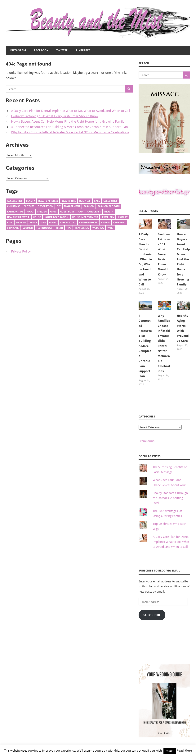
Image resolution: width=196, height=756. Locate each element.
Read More (184, 750)
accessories (15, 201)
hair (80, 211)
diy (58, 206)
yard (110, 228)
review (105, 222)
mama (33, 222)
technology (44, 228)
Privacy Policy (21, 251)
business (85, 201)
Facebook (41, 50)
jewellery (107, 217)
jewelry (122, 217)
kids (9, 222)
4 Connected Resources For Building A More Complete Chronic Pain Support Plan (69, 127)
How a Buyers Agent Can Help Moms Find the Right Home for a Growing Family (67, 121)
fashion (89, 206)
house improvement (85, 217)
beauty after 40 (48, 201)
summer (28, 228)
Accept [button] (169, 750)
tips (68, 228)
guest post (67, 211)
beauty (30, 201)
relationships (88, 222)
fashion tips (15, 211)
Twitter (62, 50)
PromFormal (147, 441)
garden (42, 211)
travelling (82, 228)
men (43, 222)
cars (97, 201)
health (108, 211)
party (52, 222)
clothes (29, 206)
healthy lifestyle (18, 217)
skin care (13, 228)
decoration (45, 206)
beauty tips (68, 201)
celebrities (110, 201)
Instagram (18, 50)
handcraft (94, 211)
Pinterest (83, 50)
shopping (119, 222)
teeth (59, 228)
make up (21, 222)
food (30, 211)
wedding (98, 228)
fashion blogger (109, 206)
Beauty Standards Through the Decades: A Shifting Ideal (170, 498)
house (37, 217)
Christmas (13, 206)
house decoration (56, 217)
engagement (72, 206)
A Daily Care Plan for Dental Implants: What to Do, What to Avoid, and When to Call (70, 111)
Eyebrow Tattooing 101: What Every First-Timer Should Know (54, 116)
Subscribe (152, 615)
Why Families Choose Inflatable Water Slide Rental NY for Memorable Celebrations (70, 132)
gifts (53, 211)
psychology (68, 222)
